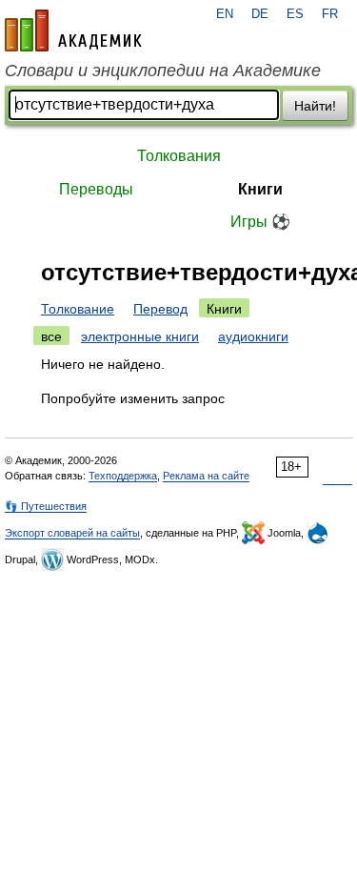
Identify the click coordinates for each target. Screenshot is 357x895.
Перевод (160, 308)
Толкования (179, 156)
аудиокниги (253, 336)
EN (224, 14)
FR (330, 14)
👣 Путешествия (46, 506)
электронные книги (140, 336)
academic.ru (73, 30)
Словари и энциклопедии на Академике (163, 70)
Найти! (315, 105)
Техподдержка (123, 475)
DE (259, 14)
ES (295, 14)
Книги (260, 189)
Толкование (77, 308)
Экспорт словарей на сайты (72, 533)
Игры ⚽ (260, 222)
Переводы (96, 189)
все (51, 336)
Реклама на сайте (206, 475)
